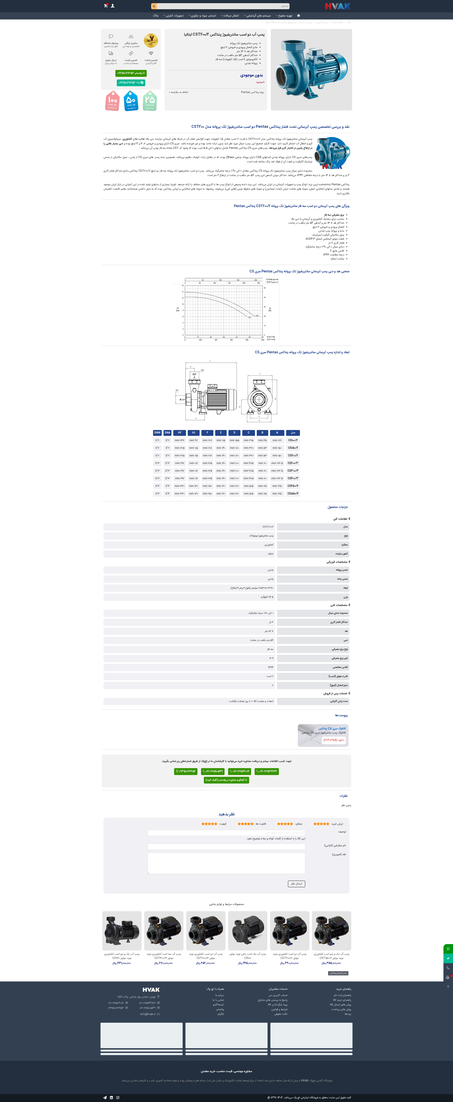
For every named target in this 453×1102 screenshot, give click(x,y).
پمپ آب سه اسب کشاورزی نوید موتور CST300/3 (164, 956)
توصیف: (342, 832)
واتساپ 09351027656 (129, 73)
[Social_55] (111, 1098)
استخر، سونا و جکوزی (203, 15)
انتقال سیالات (231, 15)
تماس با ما (218, 1000)
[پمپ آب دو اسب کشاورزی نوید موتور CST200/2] (289, 930)
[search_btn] (154, 6)
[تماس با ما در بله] (448, 958)
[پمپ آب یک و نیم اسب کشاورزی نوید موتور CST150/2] (331, 930)
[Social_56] (117, 1098)
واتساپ (220, 1009)
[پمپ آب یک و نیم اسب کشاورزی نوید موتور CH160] (122, 930)
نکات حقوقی (281, 1014)
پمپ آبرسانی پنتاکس (338, 973)
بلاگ (155, 15)
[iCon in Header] (299, 15)
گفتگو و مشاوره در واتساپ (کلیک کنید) (225, 780)
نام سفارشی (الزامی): (335, 846)
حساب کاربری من (278, 995)
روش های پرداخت (341, 1009)
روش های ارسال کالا (340, 1005)
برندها (348, 1014)
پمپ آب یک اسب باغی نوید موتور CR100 (248, 956)
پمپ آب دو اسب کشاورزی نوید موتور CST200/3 (206, 956)
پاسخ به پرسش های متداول (273, 1000)
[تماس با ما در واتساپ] (448, 949)
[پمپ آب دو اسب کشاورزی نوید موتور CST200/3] (205, 930)
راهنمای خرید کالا (342, 1000)
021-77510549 (214, 771)
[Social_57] (105, 1098)
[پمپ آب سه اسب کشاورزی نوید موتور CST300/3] (164, 930)
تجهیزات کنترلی (175, 15)
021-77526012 (240, 771)
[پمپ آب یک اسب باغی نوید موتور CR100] (247, 930)
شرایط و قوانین (279, 1009)
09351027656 (127, 83)
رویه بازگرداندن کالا (278, 1005)
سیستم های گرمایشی (258, 15)
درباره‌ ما (219, 995)
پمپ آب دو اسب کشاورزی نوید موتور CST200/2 (289, 956)
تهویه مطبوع (285, 15)
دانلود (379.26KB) (333, 740)
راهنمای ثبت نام (342, 995)
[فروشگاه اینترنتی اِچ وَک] (338, 6)
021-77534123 (268, 771)
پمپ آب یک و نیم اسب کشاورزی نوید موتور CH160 (122, 956)
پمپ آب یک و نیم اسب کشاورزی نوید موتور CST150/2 (331, 956)
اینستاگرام (218, 1005)
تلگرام (221, 1014)
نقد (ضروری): (339, 855)
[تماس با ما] (448, 968)
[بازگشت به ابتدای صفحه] (448, 987)
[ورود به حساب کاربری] (112, 6)
